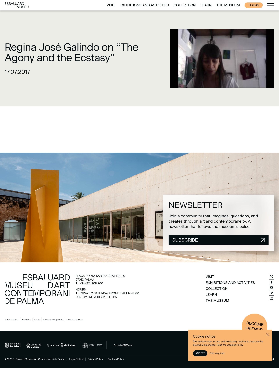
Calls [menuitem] (37, 319)
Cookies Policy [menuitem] (116, 359)
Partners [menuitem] (26, 319)
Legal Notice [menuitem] (76, 359)
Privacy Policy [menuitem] (95, 359)
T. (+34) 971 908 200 (89, 283)
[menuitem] (111, 5)
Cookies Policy (235, 345)
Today (253, 5)
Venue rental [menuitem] (11, 319)
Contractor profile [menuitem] (53, 319)
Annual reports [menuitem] (75, 319)
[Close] (267, 334)
